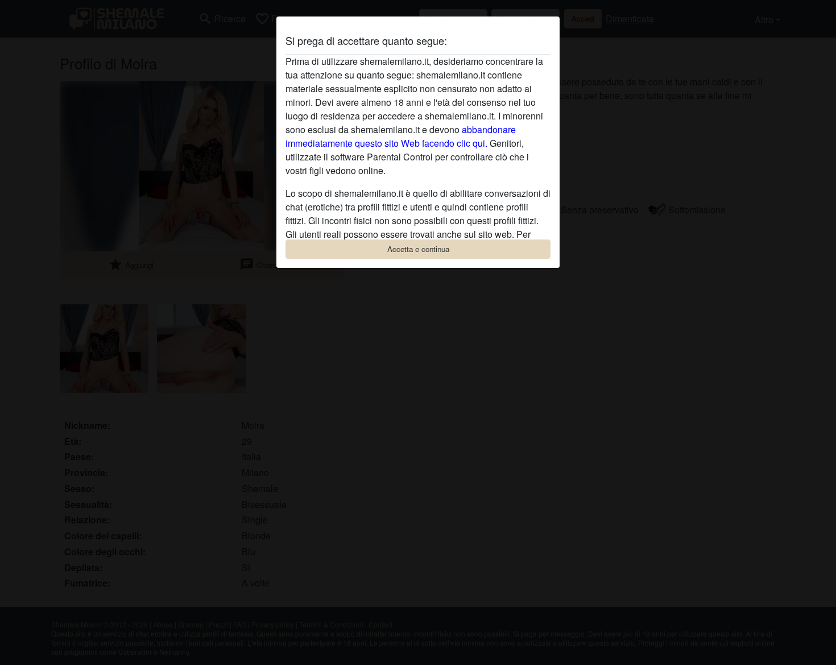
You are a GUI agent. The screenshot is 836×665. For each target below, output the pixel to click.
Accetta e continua (418, 248)
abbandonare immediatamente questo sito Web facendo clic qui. (400, 136)
